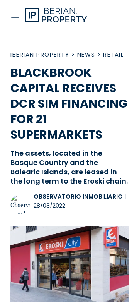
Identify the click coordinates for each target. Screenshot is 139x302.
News (86, 54)
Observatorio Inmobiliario (78, 196)
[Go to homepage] (57, 15)
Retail (113, 54)
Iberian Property (39, 54)
